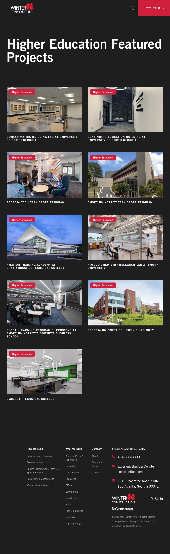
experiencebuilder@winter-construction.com (137, 469)
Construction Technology (39, 456)
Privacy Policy (136, 521)
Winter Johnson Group (38, 486)
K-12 (68, 505)
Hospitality (71, 466)
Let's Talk (152, 8)
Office (69, 486)
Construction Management (40, 479)
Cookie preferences (120, 521)
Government (72, 492)
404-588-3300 (129, 457)
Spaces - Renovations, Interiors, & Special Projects (44, 471)
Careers (95, 473)
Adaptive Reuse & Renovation (75, 458)
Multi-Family (72, 473)
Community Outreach (98, 464)
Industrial (71, 518)
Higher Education (75, 511)
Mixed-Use (71, 498)
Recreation (71, 479)
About (95, 456)
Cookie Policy (149, 521)
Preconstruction (35, 463)
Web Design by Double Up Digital (126, 526)
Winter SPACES (74, 524)
